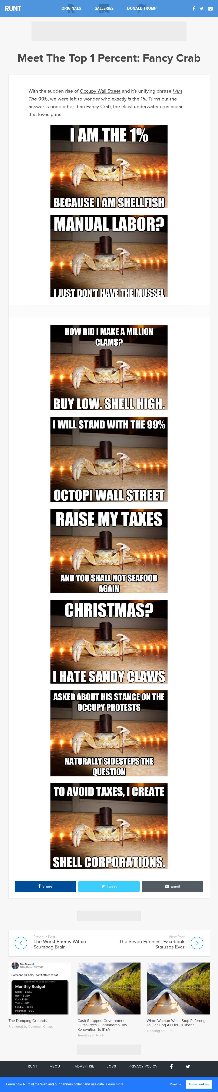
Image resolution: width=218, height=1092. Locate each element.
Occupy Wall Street (100, 91)
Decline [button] (175, 1084)
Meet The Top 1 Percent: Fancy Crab (109, 58)
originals (71, 8)
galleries (104, 8)
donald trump (141, 8)
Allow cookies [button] (199, 1084)
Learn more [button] (114, 1084)
